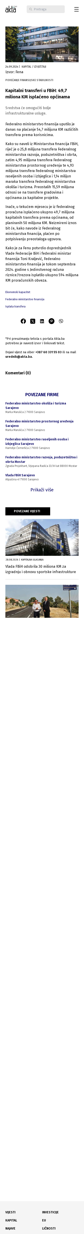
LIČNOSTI (49, 1228)
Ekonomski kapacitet (17, 292)
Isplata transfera (15, 306)
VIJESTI (10, 1212)
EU (44, 1220)
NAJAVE (10, 1228)
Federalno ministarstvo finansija (24, 299)
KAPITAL (11, 1220)
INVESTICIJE (50, 1212)
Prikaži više (42, 489)
